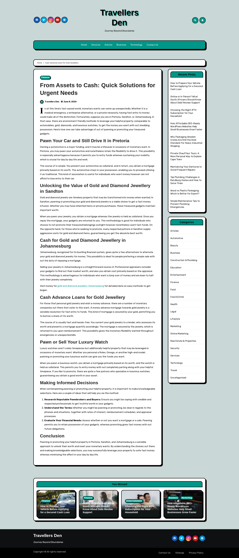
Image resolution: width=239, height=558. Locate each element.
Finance (45, 77)
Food (173, 289)
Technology (136, 45)
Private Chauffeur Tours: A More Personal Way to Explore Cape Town (186, 156)
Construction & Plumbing (183, 260)
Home (84, 45)
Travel (173, 370)
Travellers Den (52, 102)
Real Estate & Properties (183, 341)
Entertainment (178, 275)
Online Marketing (179, 333)
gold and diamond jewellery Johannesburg (80, 286)
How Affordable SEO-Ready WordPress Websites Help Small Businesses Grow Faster (186, 126)
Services (95, 45)
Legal (173, 311)
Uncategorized (178, 377)
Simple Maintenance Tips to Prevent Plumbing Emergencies (185, 204)
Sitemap (179, 552)
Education (175, 267)
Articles (108, 45)
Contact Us (152, 45)
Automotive (176, 238)
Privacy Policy (196, 552)
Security (175, 348)
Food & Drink (177, 297)
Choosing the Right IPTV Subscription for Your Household (183, 113)
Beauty (174, 245)
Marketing (175, 326)
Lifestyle (175, 319)
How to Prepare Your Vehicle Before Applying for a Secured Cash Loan (186, 86)
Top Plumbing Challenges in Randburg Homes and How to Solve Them (185, 180)
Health (173, 304)
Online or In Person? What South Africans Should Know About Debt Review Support (185, 99)
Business (121, 45)
